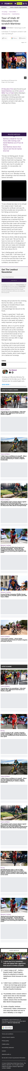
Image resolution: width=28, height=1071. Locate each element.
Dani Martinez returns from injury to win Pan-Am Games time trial (12, 149)
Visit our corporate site (14, 1022)
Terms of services (20, 284)
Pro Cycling (4, 11)
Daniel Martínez (16, 14)
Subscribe (19, 3)
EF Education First (6, 14)
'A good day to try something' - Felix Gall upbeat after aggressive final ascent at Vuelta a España (14, 963)
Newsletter (23, 38)
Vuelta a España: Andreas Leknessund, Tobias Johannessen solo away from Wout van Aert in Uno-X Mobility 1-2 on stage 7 (14, 1009)
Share (5, 38)
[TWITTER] (10, 372)
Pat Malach (11, 27)
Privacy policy (5, 1040)
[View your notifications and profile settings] (15, 3)
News (3, 28)
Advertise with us (6, 1054)
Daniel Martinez (7, 91)
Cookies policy (5, 1044)
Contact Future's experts (8, 1037)
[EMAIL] (13, 372)
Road (3, 364)
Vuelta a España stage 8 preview (18, 7)
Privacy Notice (22, 286)
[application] (14, 189)
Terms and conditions (7, 1034)
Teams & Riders (12, 11)
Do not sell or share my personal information (13, 1057)
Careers (4, 1051)
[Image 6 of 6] (23, 60)
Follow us (15, 38)
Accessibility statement (8, 1047)
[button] (26, 3)
